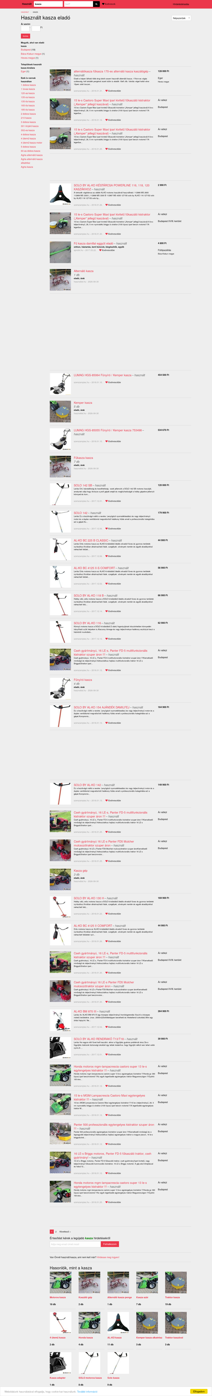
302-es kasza (28, 130)
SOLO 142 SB (83, 485)
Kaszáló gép (85, 1297)
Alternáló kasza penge (119, 1297)
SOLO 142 (80, 513)
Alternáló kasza (83, 271)
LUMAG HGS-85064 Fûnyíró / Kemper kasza (102, 375)
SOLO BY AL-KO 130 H (89, 898)
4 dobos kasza (28, 134)
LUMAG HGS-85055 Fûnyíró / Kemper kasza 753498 (108, 430)
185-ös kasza (28, 109)
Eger (160, 78)
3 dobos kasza (28, 122)
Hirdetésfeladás (181, 4)
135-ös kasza (28, 101)
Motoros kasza (58, 1297)
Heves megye (28, 57)
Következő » (65, 1231)
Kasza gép (80, 870)
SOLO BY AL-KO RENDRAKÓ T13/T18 (99, 1039)
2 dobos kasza (28, 113)
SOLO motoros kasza (90, 1377)
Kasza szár (142, 1297)
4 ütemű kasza (57, 1337)
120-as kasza (28, 93)
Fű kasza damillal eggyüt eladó (93, 243)
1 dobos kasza (28, 85)
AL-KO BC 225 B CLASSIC (91, 540)
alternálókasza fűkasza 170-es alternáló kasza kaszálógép (111, 71)
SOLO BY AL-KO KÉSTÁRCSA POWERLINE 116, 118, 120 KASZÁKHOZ (111, 187)
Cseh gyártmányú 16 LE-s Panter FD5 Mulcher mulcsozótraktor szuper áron (104, 843)
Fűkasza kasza (83, 458)
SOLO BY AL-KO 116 (87, 623)
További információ (87, 1391)
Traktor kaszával (174, 1337)
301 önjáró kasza (30, 126)
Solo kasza (113, 1377)
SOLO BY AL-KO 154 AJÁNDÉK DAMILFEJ (101, 707)
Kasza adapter (57, 1377)
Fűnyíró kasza (83, 680)
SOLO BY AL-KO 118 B (89, 595)
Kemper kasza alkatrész (149, 1337)
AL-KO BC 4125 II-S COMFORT (94, 568)
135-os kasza (28, 97)
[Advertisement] (74, 42)
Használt (27, 3)
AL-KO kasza (114, 1337)
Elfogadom (199, 1391)
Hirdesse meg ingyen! (108, 1257)
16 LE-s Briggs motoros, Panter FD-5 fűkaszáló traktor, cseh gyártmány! (112, 1155)
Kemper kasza (83, 402)
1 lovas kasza (28, 89)
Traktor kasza (172, 1297)
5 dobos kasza (28, 146)
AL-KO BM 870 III (85, 1011)
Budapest (163, 107)
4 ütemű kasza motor (31, 142)
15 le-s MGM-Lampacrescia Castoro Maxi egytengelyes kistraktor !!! (109, 1097)
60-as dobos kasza (30, 150)
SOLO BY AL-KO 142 (87, 785)
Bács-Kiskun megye (31, 53)
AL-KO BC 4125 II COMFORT (93, 925)
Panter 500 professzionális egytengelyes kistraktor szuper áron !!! (114, 1126)
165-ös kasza (28, 105)
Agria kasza (27, 166)
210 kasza (26, 117)
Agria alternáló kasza (32, 155)
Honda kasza (86, 1337)
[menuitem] (181, 18)
